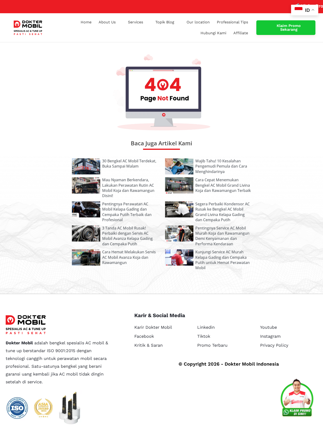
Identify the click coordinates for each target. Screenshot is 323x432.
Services (135, 22)
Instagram (270, 336)
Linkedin (206, 327)
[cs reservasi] (297, 399)
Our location (198, 22)
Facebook (144, 336)
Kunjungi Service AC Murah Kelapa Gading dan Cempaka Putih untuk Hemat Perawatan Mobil (222, 259)
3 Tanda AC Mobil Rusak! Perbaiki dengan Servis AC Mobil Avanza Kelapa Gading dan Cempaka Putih (127, 235)
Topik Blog (164, 22)
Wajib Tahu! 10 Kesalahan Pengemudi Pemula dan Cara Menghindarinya (221, 166)
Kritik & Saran (148, 345)
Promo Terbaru (212, 345)
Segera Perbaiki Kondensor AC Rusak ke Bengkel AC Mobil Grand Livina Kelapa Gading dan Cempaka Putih (222, 211)
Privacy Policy (274, 345)
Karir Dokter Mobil (153, 327)
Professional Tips (232, 22)
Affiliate (240, 33)
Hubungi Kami (213, 33)
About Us (107, 22)
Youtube (268, 327)
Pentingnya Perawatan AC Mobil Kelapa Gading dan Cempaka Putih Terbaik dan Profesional (127, 211)
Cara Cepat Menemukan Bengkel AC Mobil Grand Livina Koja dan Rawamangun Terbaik (223, 185)
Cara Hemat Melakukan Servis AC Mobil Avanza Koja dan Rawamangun (129, 257)
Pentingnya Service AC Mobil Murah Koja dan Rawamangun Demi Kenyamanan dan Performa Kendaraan (222, 235)
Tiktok (203, 336)
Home (86, 22)
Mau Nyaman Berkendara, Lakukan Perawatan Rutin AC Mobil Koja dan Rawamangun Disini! (128, 187)
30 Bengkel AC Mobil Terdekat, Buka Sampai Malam (129, 163)
